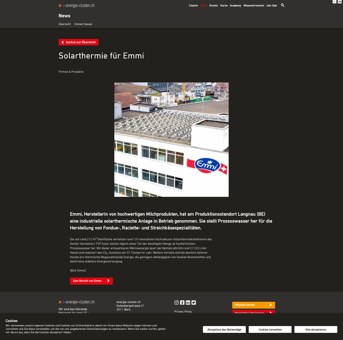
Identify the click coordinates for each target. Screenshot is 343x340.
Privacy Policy (183, 311)
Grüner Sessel (83, 24)
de (339, 1)
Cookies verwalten (270, 329)
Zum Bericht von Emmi (87, 281)
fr (334, 1)
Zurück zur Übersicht (81, 42)
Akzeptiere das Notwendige (224, 329)
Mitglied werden (245, 305)
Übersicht (65, 24)
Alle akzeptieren (315, 329)
